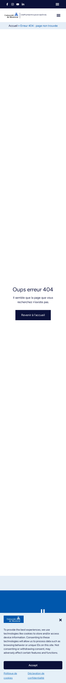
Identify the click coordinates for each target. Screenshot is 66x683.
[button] (60, 620)
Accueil (13, 25)
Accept (33, 665)
